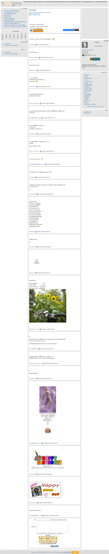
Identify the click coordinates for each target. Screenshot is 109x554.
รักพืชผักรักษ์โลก (88, 78)
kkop (86, 77)
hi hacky (86, 75)
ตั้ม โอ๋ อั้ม (34, 134)
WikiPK (33, 44)
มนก (86, 92)
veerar (33, 272)
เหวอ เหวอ (87, 74)
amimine (34, 86)
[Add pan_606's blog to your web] (95, 106)
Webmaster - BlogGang (90, 104)
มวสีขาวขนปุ (88, 88)
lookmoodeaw (35, 57)
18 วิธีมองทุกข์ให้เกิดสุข (9, 18)
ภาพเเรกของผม (7, 43)
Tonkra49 (34, 194)
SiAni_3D (34, 378)
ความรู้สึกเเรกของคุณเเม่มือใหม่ (11, 45)
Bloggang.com (88, 113)
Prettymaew (87, 87)
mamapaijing (88, 91)
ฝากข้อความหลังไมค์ (88, 50)
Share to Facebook (68, 30)
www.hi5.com (88, 111)
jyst (85, 101)
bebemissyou (37, 117)
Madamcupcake (88, 89)
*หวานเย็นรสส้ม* (36, 103)
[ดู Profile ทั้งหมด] (98, 46)
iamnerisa (34, 70)
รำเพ (86, 80)
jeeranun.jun (42, 164)
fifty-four (39, 443)
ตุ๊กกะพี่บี (86, 102)
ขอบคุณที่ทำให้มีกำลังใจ (9, 20)
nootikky (34, 474)
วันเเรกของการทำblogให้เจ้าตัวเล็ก (12, 10)
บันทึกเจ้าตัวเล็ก (7, 16)
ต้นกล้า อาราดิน (36, 329)
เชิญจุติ (33, 177)
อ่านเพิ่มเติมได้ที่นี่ (66, 552)
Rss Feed (86, 51)
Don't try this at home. (37, 363)
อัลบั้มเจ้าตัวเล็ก (7, 15)
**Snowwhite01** (88, 84)
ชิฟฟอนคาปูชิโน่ (88, 85)
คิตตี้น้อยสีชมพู (35, 348)
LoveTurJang (88, 95)
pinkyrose (34, 502)
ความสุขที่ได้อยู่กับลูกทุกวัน (10, 13)
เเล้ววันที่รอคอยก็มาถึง (9, 12)
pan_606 (40, 515)
